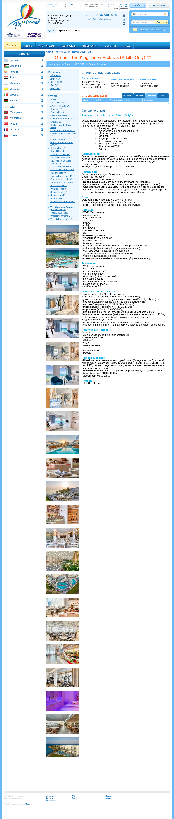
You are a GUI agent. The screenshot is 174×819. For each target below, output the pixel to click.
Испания (15, 89)
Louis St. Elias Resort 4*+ (62, 169)
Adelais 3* (55, 99)
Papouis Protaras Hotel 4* (62, 182)
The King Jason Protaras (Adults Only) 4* (62, 208)
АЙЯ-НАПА (55, 75)
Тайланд (49, 798)
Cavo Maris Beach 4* (60, 115)
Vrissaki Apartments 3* (60, 216)
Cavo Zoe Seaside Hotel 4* (63, 118)
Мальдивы (16, 112)
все (162, 95)
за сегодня (127, 95)
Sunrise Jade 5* (57, 195)
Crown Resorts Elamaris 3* (62, 130)
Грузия (14, 71)
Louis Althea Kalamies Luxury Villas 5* (60, 162)
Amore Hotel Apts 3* (59, 106)
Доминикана (51, 800)
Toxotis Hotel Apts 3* (59, 213)
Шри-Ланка (50, 796)
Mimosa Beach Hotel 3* (61, 176)
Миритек (28, 804)
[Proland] (24, 29)
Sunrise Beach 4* (58, 192)
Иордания (15, 65)
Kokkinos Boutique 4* (60, 154)
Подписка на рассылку (152, 29)
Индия (108, 796)
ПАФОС (54, 85)
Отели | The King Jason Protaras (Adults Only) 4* (70, 51)
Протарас (55, 88)
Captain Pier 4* (57, 112)
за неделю (151, 95)
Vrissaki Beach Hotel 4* (61, 219)
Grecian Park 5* (57, 148)
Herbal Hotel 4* (57, 151)
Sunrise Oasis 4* (58, 198)
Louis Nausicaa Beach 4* (62, 166)
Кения (13, 100)
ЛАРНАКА (55, 79)
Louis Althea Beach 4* (60, 158)
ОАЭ (73, 796)
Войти (138, 5)
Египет (14, 77)
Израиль (15, 83)
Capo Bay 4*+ (56, 109)
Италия (14, 94)
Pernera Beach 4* (58, 185)
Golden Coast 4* (58, 139)
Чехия (13, 135)
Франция (15, 129)
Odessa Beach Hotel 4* (61, 179)
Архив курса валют (121, 9)
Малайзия (16, 117)
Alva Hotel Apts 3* (58, 102)
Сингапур (75, 798)
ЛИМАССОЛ (56, 82)
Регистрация (159, 5)
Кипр (12, 106)
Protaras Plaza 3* (58, 189)
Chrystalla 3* (56, 122)
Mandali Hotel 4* (58, 173)
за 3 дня (139, 95)
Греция (14, 60)
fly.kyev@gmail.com (102, 19)
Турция (14, 123)
